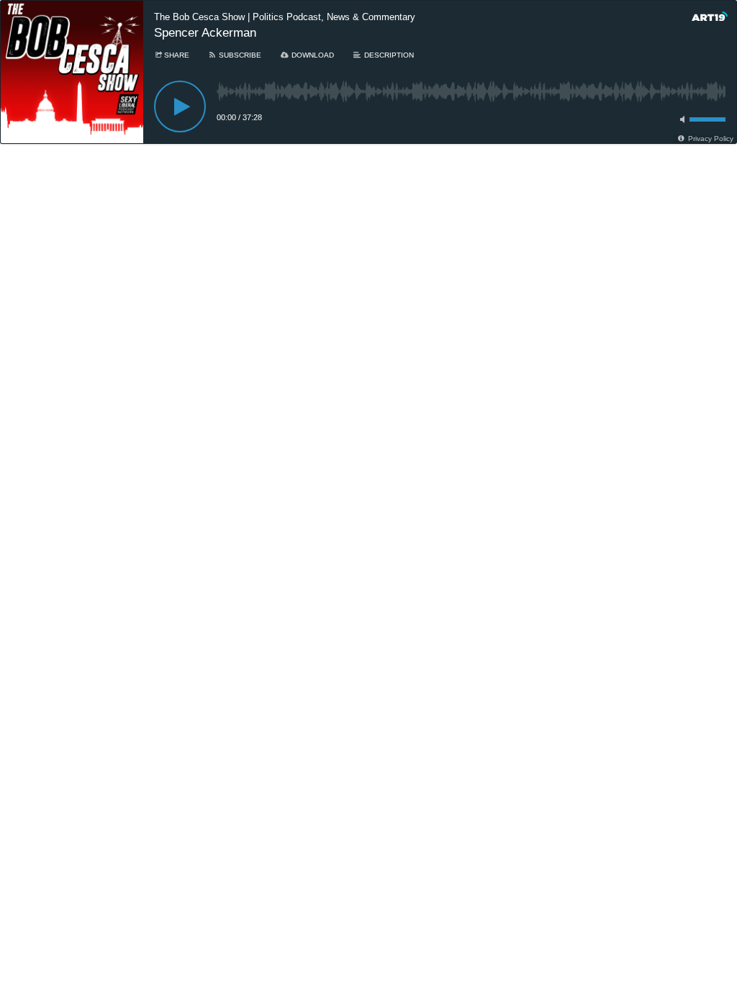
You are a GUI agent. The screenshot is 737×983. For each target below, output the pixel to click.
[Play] (180, 106)
